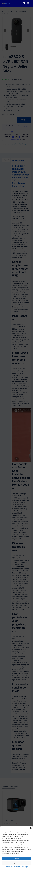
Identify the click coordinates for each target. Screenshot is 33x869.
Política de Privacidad (13, 867)
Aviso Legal (24, 867)
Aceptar (16, 858)
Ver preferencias (16, 863)
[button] (30, 828)
